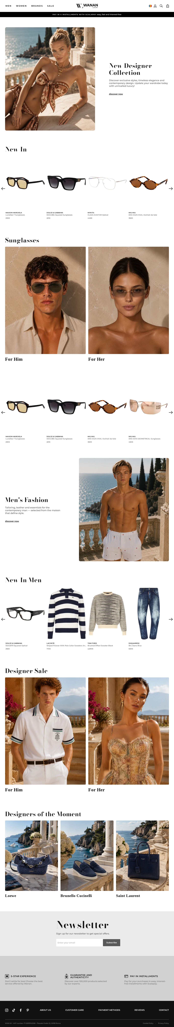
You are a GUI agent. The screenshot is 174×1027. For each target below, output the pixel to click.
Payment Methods (109, 1010)
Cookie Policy (148, 1023)
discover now (116, 94)
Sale (50, 6)
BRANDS (37, 6)
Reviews (140, 1010)
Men (8, 6)
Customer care (74, 1010)
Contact (164, 1010)
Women (21, 6)
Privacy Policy (163, 1023)
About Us (45, 1010)
